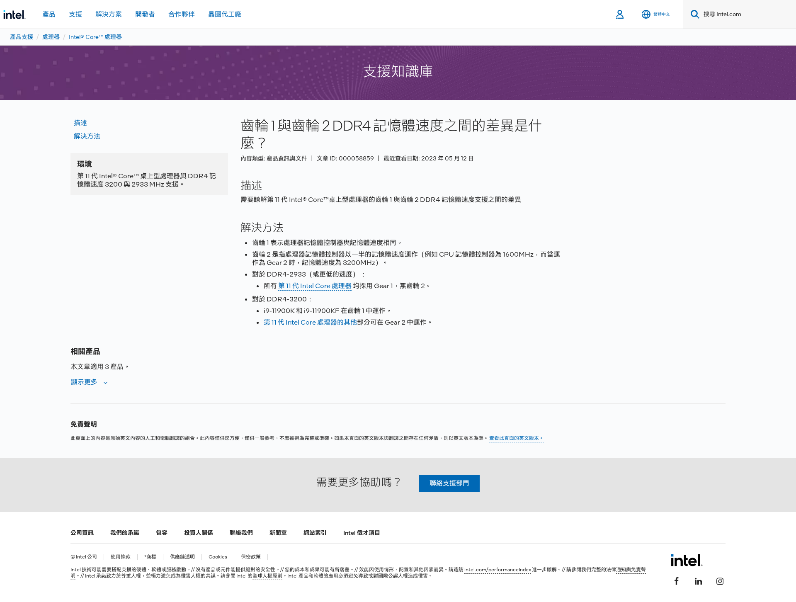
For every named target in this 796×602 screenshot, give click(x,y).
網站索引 (315, 532)
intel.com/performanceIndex (497, 569)
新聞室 (278, 532)
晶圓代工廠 (224, 14)
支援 (75, 14)
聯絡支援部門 (449, 483)
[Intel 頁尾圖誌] (687, 560)
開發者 (145, 14)
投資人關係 (198, 532)
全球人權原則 (267, 576)
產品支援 (21, 37)
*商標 (150, 557)
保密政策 (251, 557)
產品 (49, 14)
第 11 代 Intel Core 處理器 (315, 286)
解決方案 (108, 14)
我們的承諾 (124, 532)
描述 (80, 123)
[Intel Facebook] (676, 580)
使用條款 (121, 557)
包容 (161, 532)
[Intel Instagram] (720, 580)
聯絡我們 (241, 532)
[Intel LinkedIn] (698, 580)
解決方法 (87, 136)
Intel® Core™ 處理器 (95, 37)
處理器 (51, 37)
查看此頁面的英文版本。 (516, 438)
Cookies (218, 557)
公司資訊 (82, 532)
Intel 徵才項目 (361, 532)
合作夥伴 (181, 14)
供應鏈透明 (182, 557)
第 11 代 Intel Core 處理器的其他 (310, 322)
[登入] (620, 14)
